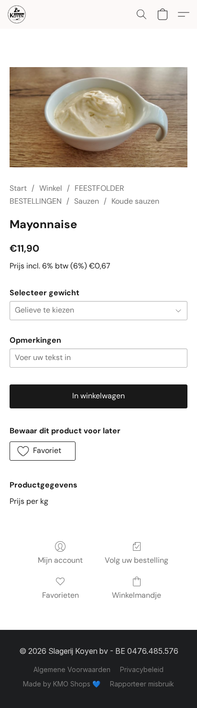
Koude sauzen (135, 201)
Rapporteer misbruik (142, 684)
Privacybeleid (142, 669)
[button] (17, 14)
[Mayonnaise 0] (98, 117)
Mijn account (60, 560)
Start (18, 188)
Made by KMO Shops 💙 (61, 684)
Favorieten (60, 595)
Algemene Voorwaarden (71, 669)
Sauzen (86, 201)
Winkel (50, 188)
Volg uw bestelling (136, 560)
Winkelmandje (136, 595)
